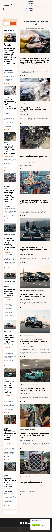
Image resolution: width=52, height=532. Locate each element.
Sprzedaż (31, 476)
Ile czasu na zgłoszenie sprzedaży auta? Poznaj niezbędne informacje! (34, 482)
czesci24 (26, 523)
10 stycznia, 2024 (29, 299)
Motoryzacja (22, 103)
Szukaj (5, 20)
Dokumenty (22, 290)
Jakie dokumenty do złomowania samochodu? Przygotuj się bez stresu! (33, 295)
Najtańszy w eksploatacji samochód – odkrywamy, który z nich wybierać (34, 389)
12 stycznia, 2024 (29, 207)
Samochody (26, 196)
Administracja (23, 243)
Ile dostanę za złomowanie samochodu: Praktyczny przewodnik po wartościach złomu (34, 202)
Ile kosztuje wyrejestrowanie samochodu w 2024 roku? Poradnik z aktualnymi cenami (35, 435)
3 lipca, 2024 (28, 159)
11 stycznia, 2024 (29, 254)
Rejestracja (27, 429)
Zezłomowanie (33, 196)
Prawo (21, 476)
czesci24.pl (22, 67)
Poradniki (22, 151)
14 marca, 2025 (29, 114)
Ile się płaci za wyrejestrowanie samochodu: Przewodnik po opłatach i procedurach (34, 341)
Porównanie (28, 384)
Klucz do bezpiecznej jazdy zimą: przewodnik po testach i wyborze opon (34, 156)
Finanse (21, 196)
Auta (21, 54)
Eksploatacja (22, 384)
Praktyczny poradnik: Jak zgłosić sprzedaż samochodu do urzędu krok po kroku (34, 249)
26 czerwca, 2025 (29, 67)
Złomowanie (39, 196)
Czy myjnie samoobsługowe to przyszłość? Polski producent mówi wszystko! (33, 109)
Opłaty (21, 335)
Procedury (26, 335)
